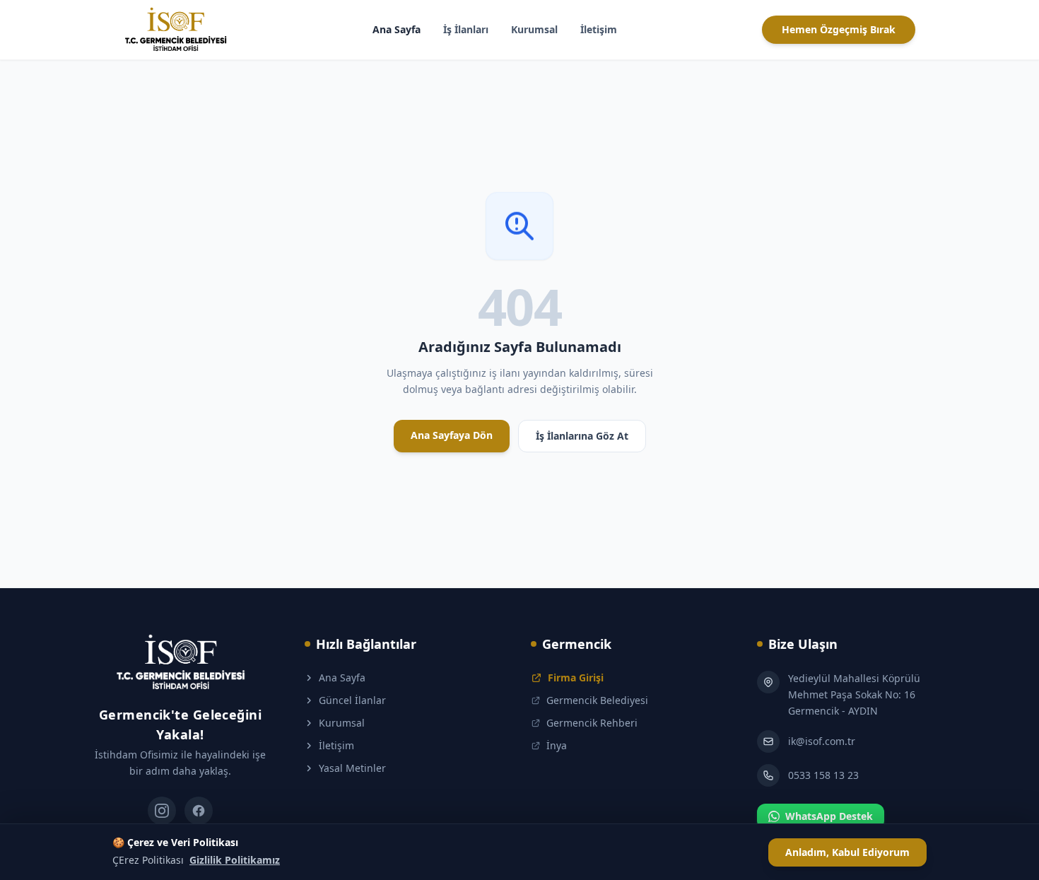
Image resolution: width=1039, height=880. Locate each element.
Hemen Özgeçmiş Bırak (839, 29)
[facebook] (198, 811)
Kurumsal (534, 29)
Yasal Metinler (352, 768)
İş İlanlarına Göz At (582, 435)
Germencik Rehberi (592, 722)
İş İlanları (465, 29)
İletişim (598, 29)
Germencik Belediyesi (597, 700)
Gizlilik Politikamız (234, 860)
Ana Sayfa (396, 29)
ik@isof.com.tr (821, 741)
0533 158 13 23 (823, 775)
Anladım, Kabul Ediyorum (847, 852)
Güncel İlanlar (352, 700)
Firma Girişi (576, 677)
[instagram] (162, 811)
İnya (556, 745)
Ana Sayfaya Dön (452, 435)
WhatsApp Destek (829, 816)
